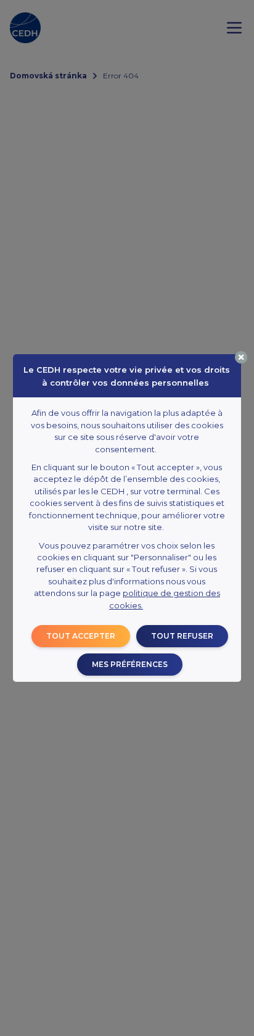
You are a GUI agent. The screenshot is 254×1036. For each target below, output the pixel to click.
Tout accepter (80, 635)
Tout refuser (182, 635)
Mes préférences (130, 664)
